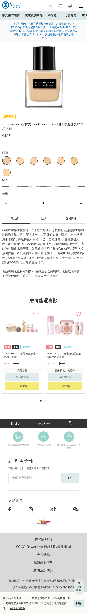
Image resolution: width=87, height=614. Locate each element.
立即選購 (22, 385)
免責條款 (43, 554)
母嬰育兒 (70, 15)
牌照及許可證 (43, 570)
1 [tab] (41, 401)
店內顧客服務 (43, 423)
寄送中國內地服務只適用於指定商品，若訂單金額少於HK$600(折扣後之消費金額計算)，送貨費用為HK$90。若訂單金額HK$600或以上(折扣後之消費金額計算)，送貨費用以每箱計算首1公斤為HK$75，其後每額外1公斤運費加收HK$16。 (43, 31)
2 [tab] (43, 401)
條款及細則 (43, 539)
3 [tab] (46, 401)
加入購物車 (22, 376)
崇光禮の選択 (11, 15)
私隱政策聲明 (17, 608)
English (16, 424)
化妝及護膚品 (34, 15)
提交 (69, 477)
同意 (78, 603)
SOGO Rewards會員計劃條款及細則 (43, 547)
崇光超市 (54, 15)
